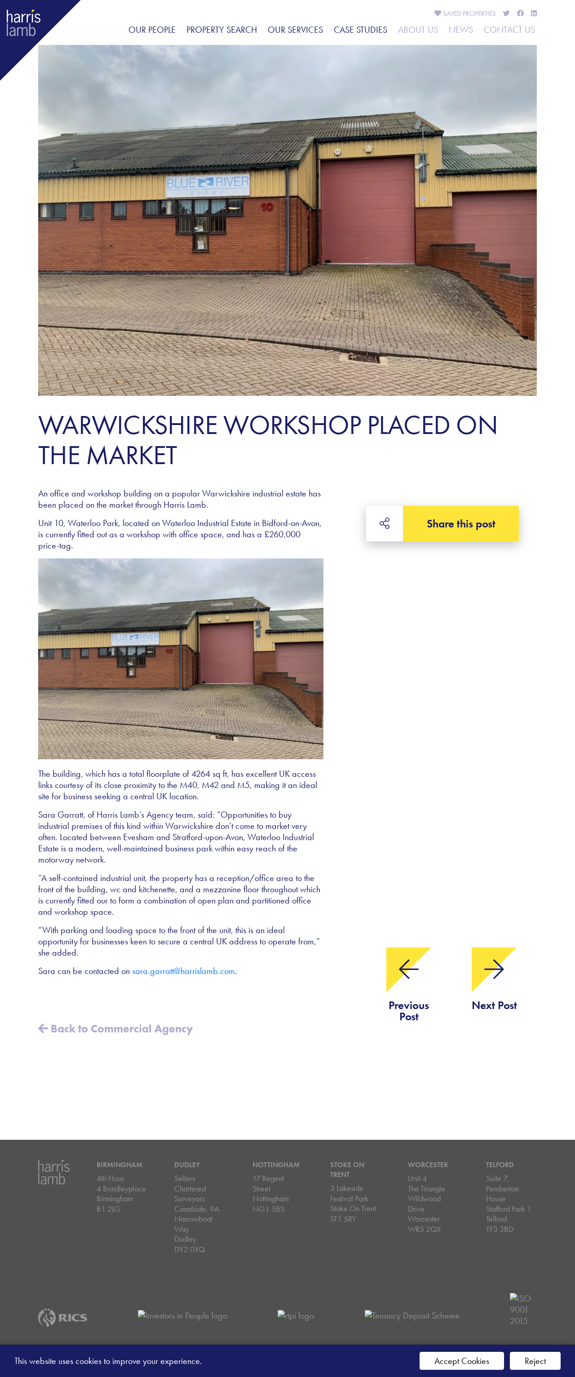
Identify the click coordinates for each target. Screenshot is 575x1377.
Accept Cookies (461, 1361)
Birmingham (119, 1164)
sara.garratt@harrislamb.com (183, 971)
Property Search (221, 29)
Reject (535, 1361)
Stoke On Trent (347, 1169)
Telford (500, 1164)
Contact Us (509, 29)
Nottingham (276, 1164)
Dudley (187, 1164)
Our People (152, 29)
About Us (418, 29)
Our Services (295, 29)
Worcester (428, 1164)
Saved (468, 13)
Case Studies (360, 29)
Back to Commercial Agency (120, 1028)
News (461, 29)
